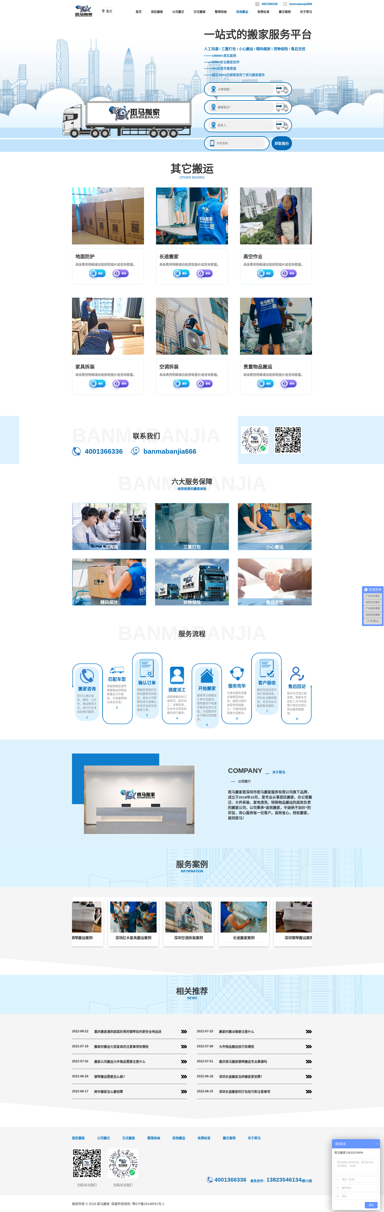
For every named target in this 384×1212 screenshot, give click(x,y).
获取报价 (282, 144)
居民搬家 (157, 11)
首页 (139, 11)
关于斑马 (306, 11)
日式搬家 (200, 11)
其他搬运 (242, 11)
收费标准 (263, 11)
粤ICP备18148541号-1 (148, 1204)
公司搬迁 (178, 11)
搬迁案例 (285, 11)
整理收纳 (221, 11)
